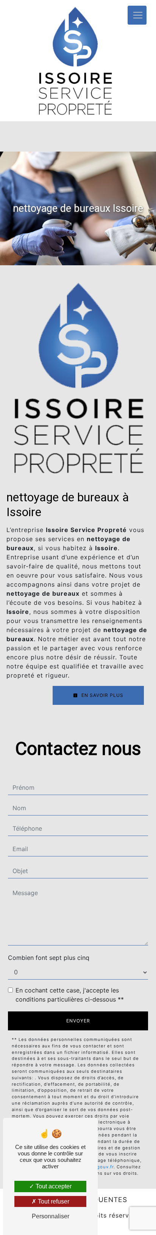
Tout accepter (53, 1186)
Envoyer (78, 1021)
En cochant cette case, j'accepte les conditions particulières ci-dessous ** (70, 994)
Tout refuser (52, 1201)
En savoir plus (101, 695)
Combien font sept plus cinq (48, 957)
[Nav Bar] (137, 15)
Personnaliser (50, 1216)
